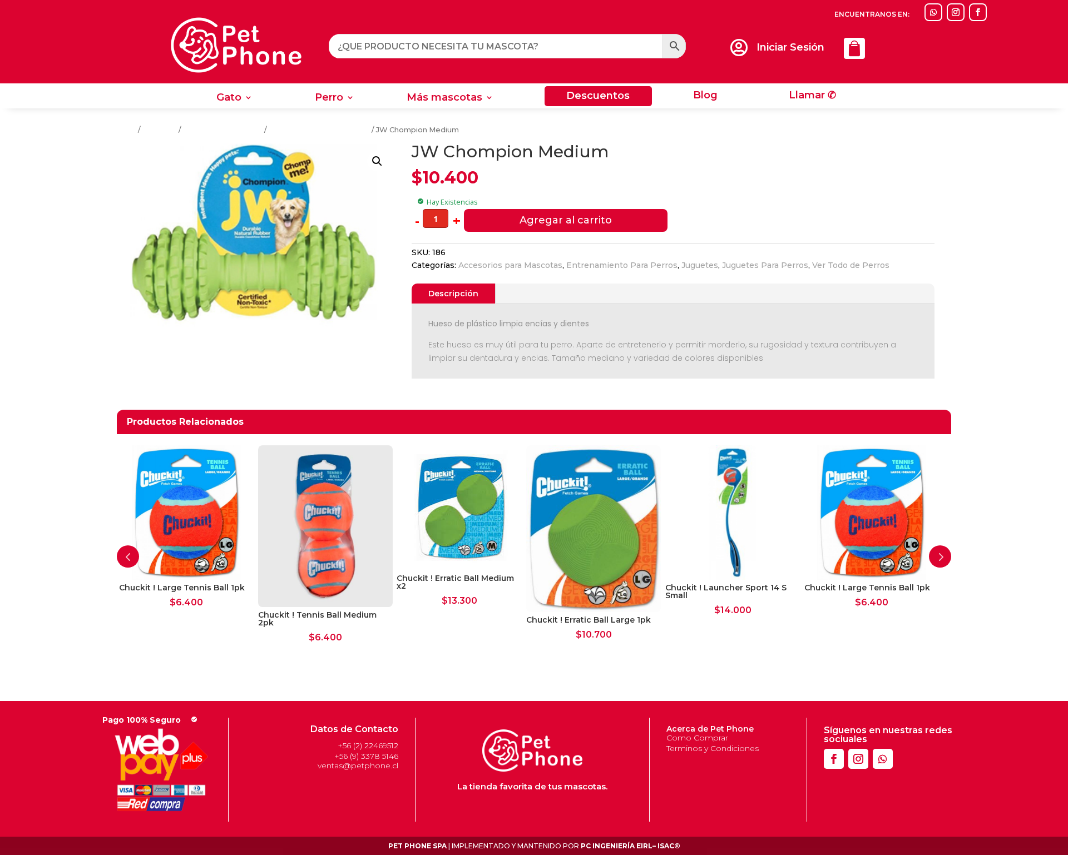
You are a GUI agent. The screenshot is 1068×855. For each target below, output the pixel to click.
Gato (228, 98)
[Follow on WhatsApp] (933, 12)
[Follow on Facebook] (978, 12)
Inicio (126, 130)
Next (940, 556)
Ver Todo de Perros (850, 265)
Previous (128, 556)
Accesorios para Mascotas (510, 265)
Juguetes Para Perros (223, 130)
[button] (377, 161)
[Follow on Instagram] (956, 12)
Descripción (453, 294)
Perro (329, 98)
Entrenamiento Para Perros (319, 130)
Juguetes (159, 130)
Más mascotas (444, 98)
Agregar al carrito (566, 220)
